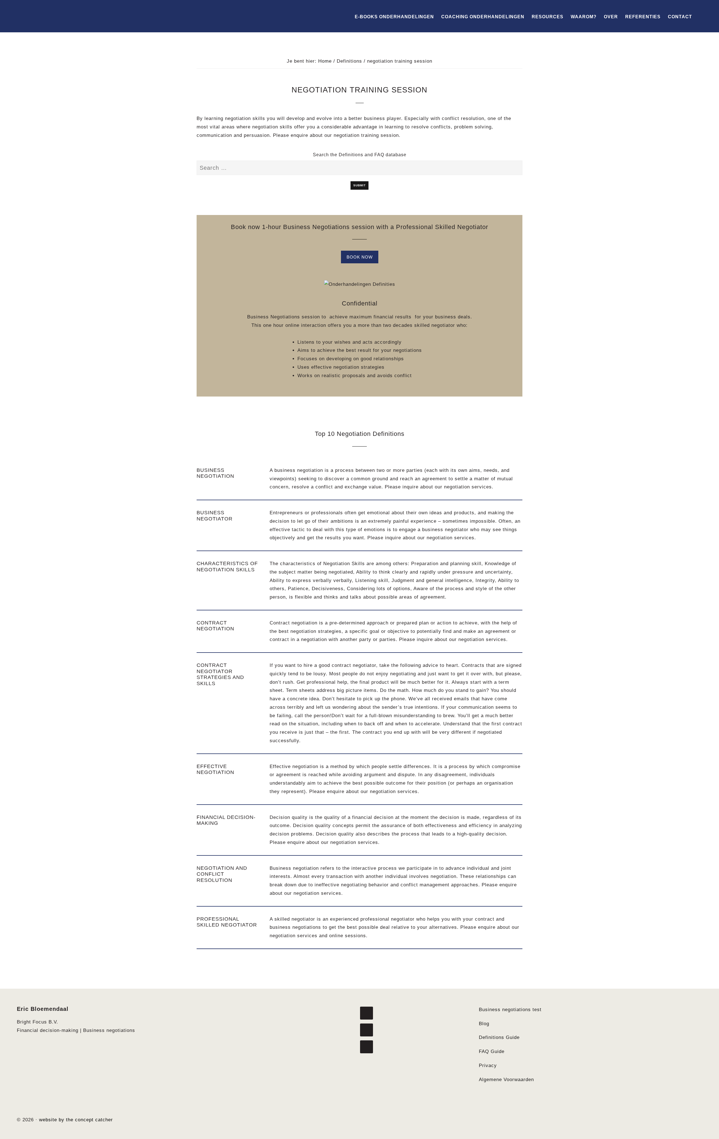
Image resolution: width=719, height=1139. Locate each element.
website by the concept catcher (76, 1119)
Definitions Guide (499, 1037)
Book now (360, 257)
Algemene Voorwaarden (506, 1079)
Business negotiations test (510, 1009)
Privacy (488, 1065)
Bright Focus (47, 16)
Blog (484, 1023)
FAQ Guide (491, 1051)
